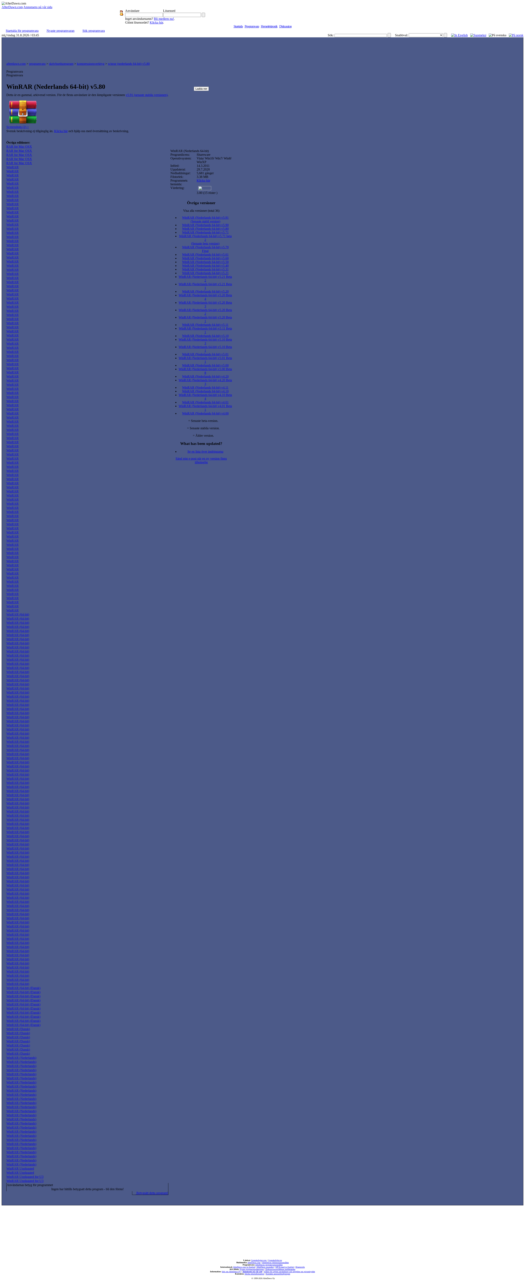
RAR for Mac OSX (19, 146)
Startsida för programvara (22, 30)
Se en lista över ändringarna (205, 451)
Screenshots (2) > (17, 127)
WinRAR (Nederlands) (21, 1057)
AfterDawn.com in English (244, 1267)
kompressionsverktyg (90, 63)
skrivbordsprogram (61, 63)
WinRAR (12, 167)
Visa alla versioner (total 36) (201, 210)
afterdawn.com (16, 63)
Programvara (252, 26)
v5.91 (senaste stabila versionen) (147, 95)
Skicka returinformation (254, 1274)
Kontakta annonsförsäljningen (278, 1274)
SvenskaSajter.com (259, 1260)
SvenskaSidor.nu (275, 1260)
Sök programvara (93, 30)
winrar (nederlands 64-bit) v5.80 (129, 63)
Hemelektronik (269, 26)
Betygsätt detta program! (152, 1193)
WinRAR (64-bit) (17, 614)
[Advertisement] (262, 48)
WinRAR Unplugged (20, 1168)
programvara (37, 63)
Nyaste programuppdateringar (252, 1269)
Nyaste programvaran (60, 30)
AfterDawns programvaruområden (269, 1265)
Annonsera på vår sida (37, 7)
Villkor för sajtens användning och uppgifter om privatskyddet (289, 1271)
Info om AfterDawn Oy (231, 1271)
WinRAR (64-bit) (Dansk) (23, 988)
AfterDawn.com (12, 7)
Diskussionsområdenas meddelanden (280, 1269)
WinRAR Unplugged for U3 (24, 1176)
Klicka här (156, 22)
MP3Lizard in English (284, 1267)
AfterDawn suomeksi (265, 1267)
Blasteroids (300, 1267)
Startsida (238, 26)
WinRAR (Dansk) (18, 1029)
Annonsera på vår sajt (252, 1271)
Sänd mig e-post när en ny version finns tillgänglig (201, 460)
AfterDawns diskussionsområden (275, 1262)
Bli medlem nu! (164, 19)
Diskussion (285, 26)
